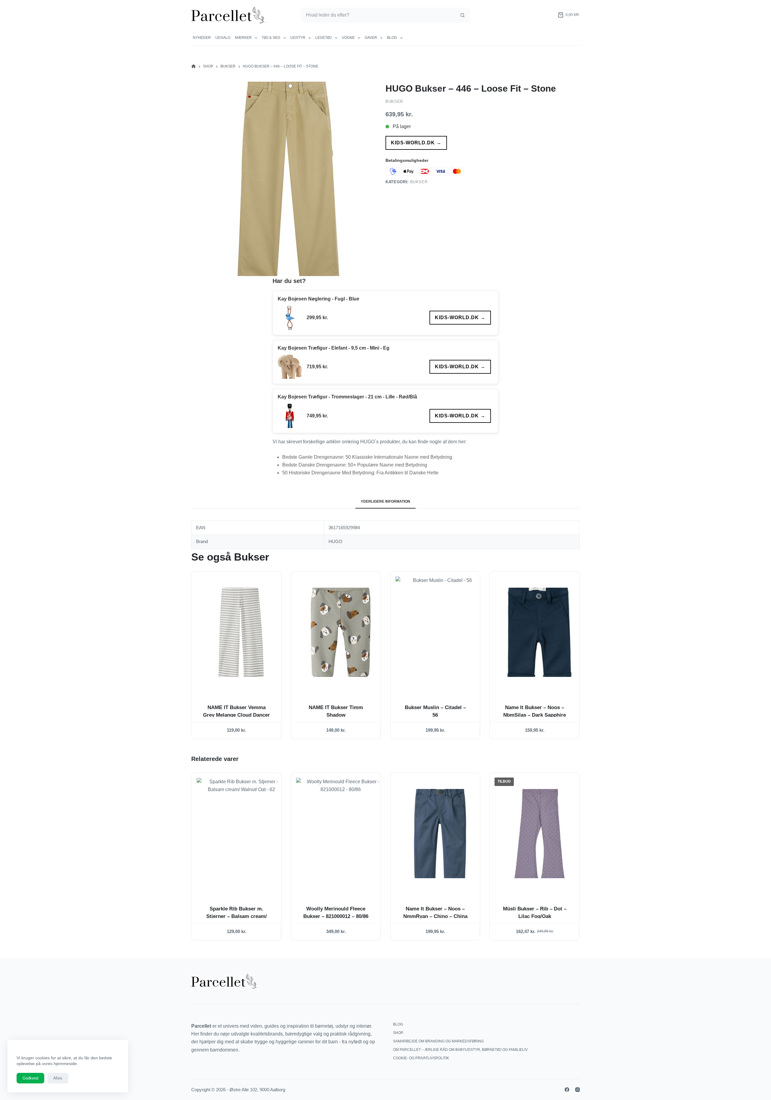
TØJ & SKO (271, 38)
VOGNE (348, 38)
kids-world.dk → (416, 142)
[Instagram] (577, 1089)
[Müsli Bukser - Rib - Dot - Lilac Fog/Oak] (539, 833)
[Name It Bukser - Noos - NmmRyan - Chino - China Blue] (440, 833)
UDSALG (222, 38)
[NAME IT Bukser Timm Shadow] (340, 632)
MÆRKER (243, 38)
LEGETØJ (323, 38)
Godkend (30, 1078)
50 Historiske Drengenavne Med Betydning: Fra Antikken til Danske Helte (360, 472)
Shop (398, 1033)
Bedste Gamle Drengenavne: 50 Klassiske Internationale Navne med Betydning (367, 457)
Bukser (394, 101)
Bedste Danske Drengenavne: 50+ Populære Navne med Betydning (354, 464)
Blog (392, 38)
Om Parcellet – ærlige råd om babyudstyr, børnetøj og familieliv (460, 1050)
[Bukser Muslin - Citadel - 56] (440, 632)
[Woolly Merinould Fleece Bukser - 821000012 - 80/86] (340, 833)
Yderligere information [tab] (385, 501)
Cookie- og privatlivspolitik (421, 1058)
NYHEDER (202, 38)
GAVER (371, 38)
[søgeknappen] (462, 15)
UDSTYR (297, 38)
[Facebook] (567, 1089)
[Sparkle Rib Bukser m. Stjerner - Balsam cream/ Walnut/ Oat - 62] (241, 833)
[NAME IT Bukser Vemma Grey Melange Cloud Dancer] (241, 632)
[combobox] (378, 15)
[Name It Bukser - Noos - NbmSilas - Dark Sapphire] (539, 632)
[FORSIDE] (193, 66)
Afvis (57, 1078)
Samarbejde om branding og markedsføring (438, 1041)
